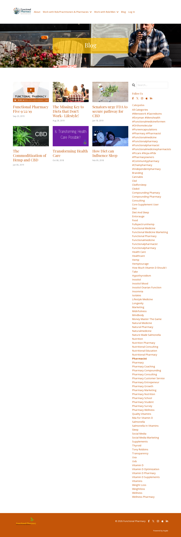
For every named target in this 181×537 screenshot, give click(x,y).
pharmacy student (143, 402)
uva (134, 457)
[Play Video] (15, 100)
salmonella (138, 421)
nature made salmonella (146, 335)
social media (139, 433)
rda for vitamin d (142, 417)
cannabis (137, 177)
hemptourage (140, 263)
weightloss (138, 489)
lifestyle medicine (142, 299)
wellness (137, 493)
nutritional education (144, 350)
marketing (138, 307)
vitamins (137, 481)
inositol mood (140, 283)
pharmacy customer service (148, 378)
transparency (140, 453)
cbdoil (135, 188)
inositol (136, 279)
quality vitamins (141, 414)
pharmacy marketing (144, 390)
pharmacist (139, 358)
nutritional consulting (145, 346)
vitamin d (137, 465)
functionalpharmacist (145, 244)
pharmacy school (142, 398)
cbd (134, 180)
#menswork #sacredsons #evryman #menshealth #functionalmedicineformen (148, 117)
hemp (135, 259)
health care (139, 252)
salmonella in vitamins (145, 425)
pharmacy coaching (143, 366)
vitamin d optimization (145, 469)
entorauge (138, 216)
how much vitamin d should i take (149, 269)
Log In (131, 11)
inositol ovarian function (146, 287)
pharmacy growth (142, 386)
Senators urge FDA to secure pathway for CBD (110, 111)
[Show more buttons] (46, 100)
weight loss (139, 485)
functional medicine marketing (150, 232)
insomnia (137, 291)
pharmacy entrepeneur (145, 382)
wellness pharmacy (143, 496)
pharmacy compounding (146, 370)
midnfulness (139, 311)
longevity (137, 303)
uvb (134, 461)
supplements (140, 441)
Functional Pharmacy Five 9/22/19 (30, 109)
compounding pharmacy (146, 196)
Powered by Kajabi (160, 530)
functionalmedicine (143, 240)
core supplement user (145, 204)
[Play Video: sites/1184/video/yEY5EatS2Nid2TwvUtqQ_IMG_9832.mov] (30, 90)
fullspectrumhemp (143, 224)
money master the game (147, 319)
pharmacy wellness (143, 410)
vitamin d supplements (146, 477)
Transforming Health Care (70, 153)
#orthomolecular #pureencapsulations (144, 127)
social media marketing (145, 437)
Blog (123, 11)
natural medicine (142, 323)
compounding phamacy (146, 192)
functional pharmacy (144, 236)
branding (137, 173)
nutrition (137, 338)
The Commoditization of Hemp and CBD (29, 155)
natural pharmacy (142, 327)
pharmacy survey (142, 406)
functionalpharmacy (144, 248)
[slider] (33, 100)
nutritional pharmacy (144, 354)
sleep (135, 429)
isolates (136, 295)
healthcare (138, 256)
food (135, 220)
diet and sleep (140, 212)
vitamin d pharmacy (144, 473)
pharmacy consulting (144, 374)
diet (134, 208)
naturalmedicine (141, 331)
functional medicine (143, 228)
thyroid (136, 445)
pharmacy (138, 362)
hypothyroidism (141, 275)
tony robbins (140, 449)
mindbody (138, 315)
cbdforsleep (139, 184)
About (37, 11)
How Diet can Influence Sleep (104, 153)
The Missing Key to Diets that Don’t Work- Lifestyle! (68, 111)
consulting (138, 200)
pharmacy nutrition (143, 394)
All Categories (140, 109)
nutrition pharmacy (143, 342)
